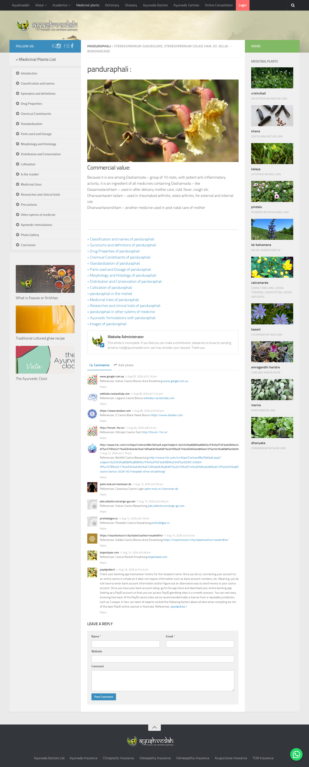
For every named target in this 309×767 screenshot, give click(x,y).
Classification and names (38, 83)
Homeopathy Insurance (192, 758)
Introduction (29, 73)
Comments (102, 365)
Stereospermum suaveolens (138, 46)
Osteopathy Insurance (155, 758)
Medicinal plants (87, 5)
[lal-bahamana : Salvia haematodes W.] (272, 229)
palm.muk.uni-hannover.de (161, 489)
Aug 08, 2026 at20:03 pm (149, 410)
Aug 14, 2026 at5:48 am (137, 552)
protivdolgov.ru (160, 523)
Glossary (131, 5)
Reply (103, 386)
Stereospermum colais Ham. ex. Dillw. (196, 46)
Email (170, 636)
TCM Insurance (263, 758)
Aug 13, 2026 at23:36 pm (154, 501)
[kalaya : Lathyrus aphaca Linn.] (272, 153)
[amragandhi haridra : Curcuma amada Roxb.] (272, 351)
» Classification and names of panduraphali (120, 239)
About (39, 5)
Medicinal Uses (31, 184)
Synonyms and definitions (38, 94)
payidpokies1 (179, 606)
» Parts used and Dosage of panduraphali (119, 269)
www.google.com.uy (175, 381)
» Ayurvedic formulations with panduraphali (121, 318)
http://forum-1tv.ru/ (155, 432)
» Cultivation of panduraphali (109, 287)
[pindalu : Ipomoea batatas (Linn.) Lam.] (272, 191)
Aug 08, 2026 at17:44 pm (148, 393)
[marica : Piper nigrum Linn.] (272, 389)
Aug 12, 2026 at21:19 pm (117, 453)
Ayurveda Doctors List (49, 758)
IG (54, 46)
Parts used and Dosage (36, 134)
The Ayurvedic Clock (31, 378)
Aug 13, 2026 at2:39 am (149, 484)
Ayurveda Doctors (155, 5)
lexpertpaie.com (157, 557)
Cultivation (28, 164)
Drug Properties (31, 104)
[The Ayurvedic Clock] (45, 360)
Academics (60, 5)
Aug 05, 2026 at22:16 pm (142, 376)
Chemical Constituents (36, 114)
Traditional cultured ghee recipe (40, 338)
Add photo (125, 365)
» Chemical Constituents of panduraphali (119, 257)
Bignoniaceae (98, 51)
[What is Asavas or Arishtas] (45, 279)
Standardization (31, 124)
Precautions (29, 205)
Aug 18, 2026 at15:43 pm (133, 569)
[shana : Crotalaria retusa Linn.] (272, 115)
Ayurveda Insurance (83, 758)
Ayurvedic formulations (36, 225)
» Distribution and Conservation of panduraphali (124, 281)
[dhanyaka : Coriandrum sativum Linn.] (272, 427)
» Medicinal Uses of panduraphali (113, 299)
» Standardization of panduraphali (113, 263)
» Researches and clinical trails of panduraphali (123, 305)
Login (243, 5)
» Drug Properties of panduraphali (113, 251)
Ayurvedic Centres (186, 5)
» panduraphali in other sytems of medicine (121, 311)
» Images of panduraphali (107, 324)
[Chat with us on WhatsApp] (296, 754)
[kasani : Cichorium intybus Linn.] (272, 313)
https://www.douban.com (167, 415)
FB (67, 46)
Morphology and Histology (38, 144)
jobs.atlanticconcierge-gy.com (166, 506)
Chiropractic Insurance (118, 758)
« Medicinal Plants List (36, 59)
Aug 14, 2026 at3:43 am (181, 535)
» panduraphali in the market (109, 293)
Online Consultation (219, 5)
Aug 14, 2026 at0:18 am (135, 518)
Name (96, 636)
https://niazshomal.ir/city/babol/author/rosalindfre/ (195, 540)
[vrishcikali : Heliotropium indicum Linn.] (272, 77)
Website (96, 651)
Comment (97, 666)
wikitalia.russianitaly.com (159, 398)
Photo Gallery (30, 235)
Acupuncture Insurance (231, 758)
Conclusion (28, 245)
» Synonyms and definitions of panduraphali (121, 245)
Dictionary (112, 5)
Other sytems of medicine (38, 215)
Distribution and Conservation (41, 154)
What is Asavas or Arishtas (37, 298)
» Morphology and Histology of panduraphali (121, 275)
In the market (30, 174)
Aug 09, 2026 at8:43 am (142, 427)
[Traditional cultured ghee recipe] (45, 319)
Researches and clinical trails (40, 194)
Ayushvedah (20, 5)
